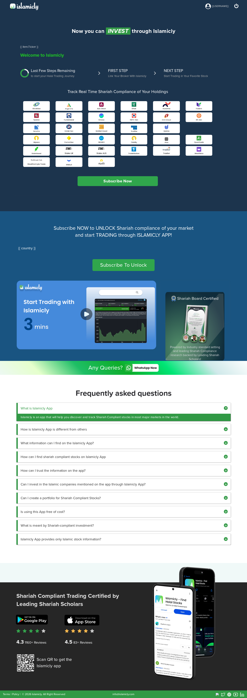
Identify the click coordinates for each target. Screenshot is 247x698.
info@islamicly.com (123, 694)
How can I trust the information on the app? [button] (53, 470)
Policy (15, 694)
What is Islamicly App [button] (36, 408)
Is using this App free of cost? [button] (43, 512)
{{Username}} (220, 6)
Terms (6, 694)
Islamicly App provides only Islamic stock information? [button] (61, 539)
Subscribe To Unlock (123, 265)
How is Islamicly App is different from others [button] (54, 429)
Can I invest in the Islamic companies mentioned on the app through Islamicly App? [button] (83, 484)
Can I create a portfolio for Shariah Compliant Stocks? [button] (61, 498)
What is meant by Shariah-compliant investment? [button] (57, 525)
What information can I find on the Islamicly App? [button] (57, 443)
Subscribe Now (117, 181)
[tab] (124, 408)
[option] (195, 326)
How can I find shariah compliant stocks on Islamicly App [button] (63, 457)
